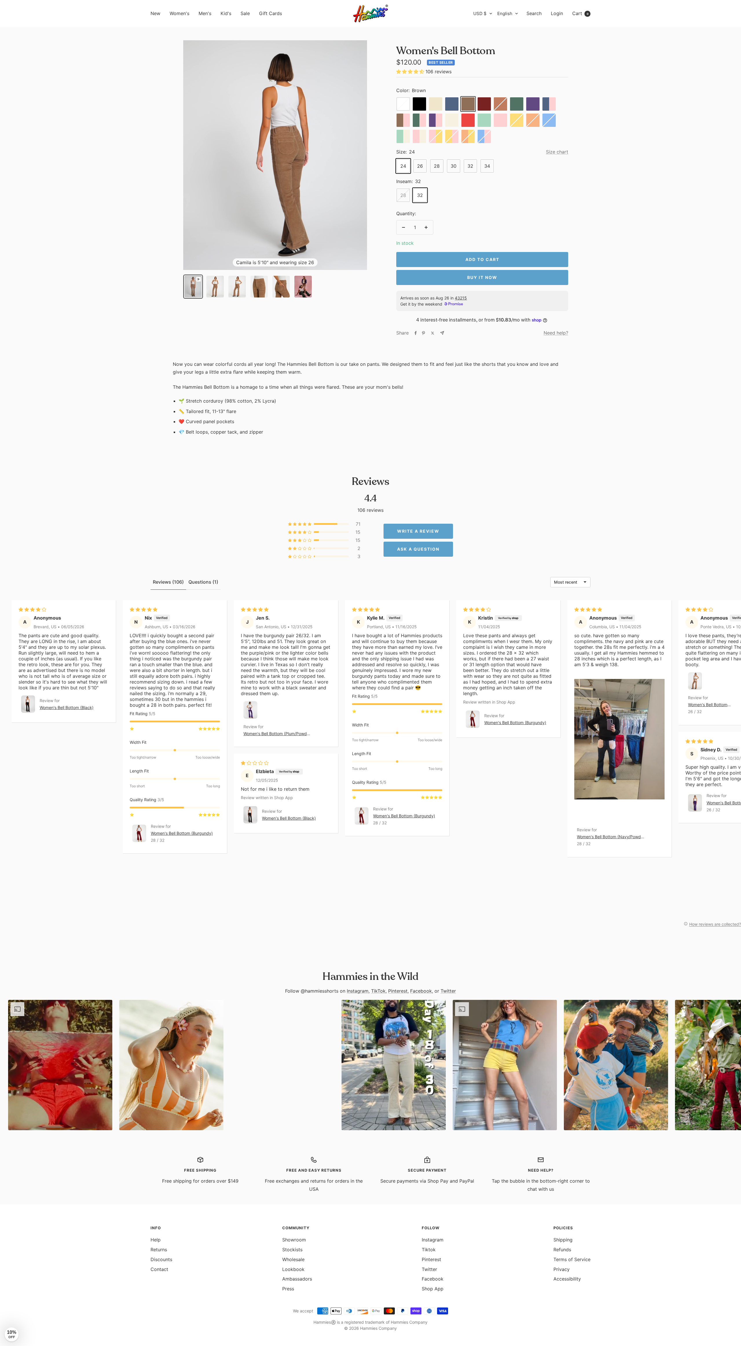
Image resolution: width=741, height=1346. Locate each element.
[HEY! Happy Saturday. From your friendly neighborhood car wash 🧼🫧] (60, 1065)
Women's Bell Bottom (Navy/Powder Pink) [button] (611, 837)
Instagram (357, 991)
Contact (159, 1269)
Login (557, 13)
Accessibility (567, 1279)
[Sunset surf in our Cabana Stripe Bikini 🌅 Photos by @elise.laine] (171, 1065)
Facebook (421, 991)
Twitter (448, 991)
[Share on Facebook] (415, 333)
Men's (205, 13)
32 (470, 166)
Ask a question (418, 549)
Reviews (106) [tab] (168, 582)
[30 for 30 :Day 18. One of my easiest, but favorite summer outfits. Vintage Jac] (394, 1065)
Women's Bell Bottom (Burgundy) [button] (182, 833)
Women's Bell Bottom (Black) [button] (66, 707)
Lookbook (293, 1269)
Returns (159, 1249)
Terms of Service (571, 1259)
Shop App (432, 1289)
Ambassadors (297, 1279)
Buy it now (482, 277)
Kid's (226, 13)
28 (437, 166)
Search (534, 13)
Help (156, 1240)
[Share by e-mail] (442, 333)
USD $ (480, 13)
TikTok (378, 991)
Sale (245, 13)
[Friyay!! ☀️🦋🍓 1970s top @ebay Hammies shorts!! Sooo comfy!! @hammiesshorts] (505, 1065)
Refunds (562, 1249)
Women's (179, 13)
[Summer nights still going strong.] (616, 1065)
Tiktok (429, 1249)
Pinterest (398, 991)
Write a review (418, 530)
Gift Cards (270, 13)
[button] (410, 71)
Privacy (561, 1269)
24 (403, 166)
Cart (580, 13)
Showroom (294, 1240)
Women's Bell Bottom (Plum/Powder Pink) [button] (277, 734)
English (504, 13)
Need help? (556, 333)
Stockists (292, 1249)
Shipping (563, 1240)
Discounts (161, 1259)
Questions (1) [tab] (203, 582)
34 (487, 166)
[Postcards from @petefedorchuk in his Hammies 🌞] (282, 1065)
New (155, 13)
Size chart (557, 152)
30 (453, 166)
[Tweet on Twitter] (432, 333)
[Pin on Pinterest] (423, 333)
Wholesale (293, 1259)
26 (420, 166)
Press (288, 1289)
